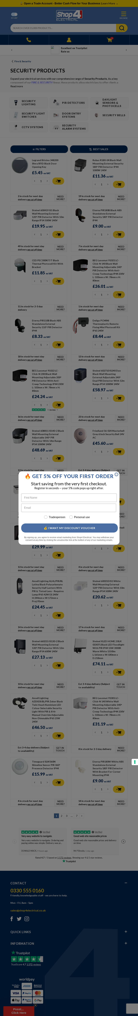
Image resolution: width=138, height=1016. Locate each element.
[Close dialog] (116, 474)
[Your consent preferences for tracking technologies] (135, 762)
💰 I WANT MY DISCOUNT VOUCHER (69, 528)
